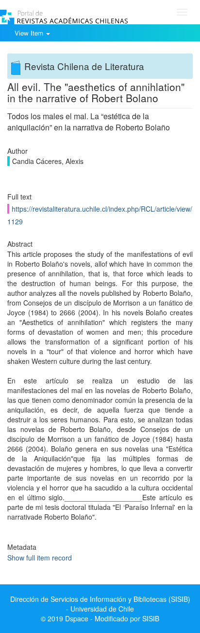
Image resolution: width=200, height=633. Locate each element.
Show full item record (39, 557)
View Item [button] (30, 32)
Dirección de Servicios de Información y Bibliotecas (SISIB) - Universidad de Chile (100, 604)
